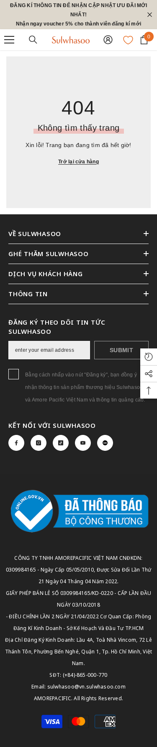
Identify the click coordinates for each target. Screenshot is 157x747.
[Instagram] (38, 443)
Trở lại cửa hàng (78, 162)
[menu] (9, 40)
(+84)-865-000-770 (85, 674)
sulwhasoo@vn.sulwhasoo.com (86, 686)
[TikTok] (61, 443)
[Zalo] (105, 443)
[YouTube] (83, 443)
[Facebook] (16, 443)
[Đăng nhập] (108, 39)
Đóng (150, 15)
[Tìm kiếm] (33, 40)
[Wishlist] (128, 40)
